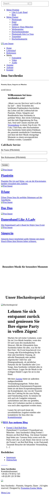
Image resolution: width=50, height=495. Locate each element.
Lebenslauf (11, 50)
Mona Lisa (5, 493)
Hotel (14, 22)
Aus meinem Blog (18, 422)
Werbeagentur (17, 29)
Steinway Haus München (22, 27)
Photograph (16, 19)
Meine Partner (12, 17)
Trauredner (16, 36)
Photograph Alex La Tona (23, 34)
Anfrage (9, 67)
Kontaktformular (15, 417)
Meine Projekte (12, 10)
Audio (14, 62)
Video (14, 60)
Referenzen (11, 53)
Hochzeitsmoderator (20, 32)
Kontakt (9, 70)
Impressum (11, 457)
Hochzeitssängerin (19, 39)
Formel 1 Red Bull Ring (16, 428)
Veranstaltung (13, 125)
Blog (14, 15)
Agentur (9, 65)
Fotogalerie (16, 58)
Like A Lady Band (19, 12)
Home (9, 48)
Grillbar (15, 24)
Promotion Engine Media (31, 488)
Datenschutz (11, 460)
